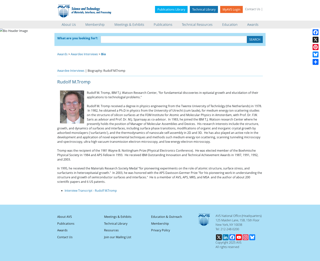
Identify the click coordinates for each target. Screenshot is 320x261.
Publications (65, 224)
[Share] (315, 62)
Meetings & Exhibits (117, 217)
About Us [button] (69, 24)
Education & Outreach (166, 217)
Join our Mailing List (117, 237)
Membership (160, 224)
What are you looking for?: (77, 38)
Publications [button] (163, 24)
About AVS (64, 217)
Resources (111, 230)
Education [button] (230, 24)
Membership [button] (95, 24)
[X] (315, 39)
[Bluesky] (315, 54)
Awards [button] (252, 24)
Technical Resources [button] (197, 24)
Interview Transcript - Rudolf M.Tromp (91, 191)
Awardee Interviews (84, 54)
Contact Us (252, 9)
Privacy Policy (160, 230)
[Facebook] (315, 32)
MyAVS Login (231, 9)
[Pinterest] (315, 47)
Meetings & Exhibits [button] (129, 24)
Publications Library (171, 9)
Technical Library (204, 9)
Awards (62, 54)
